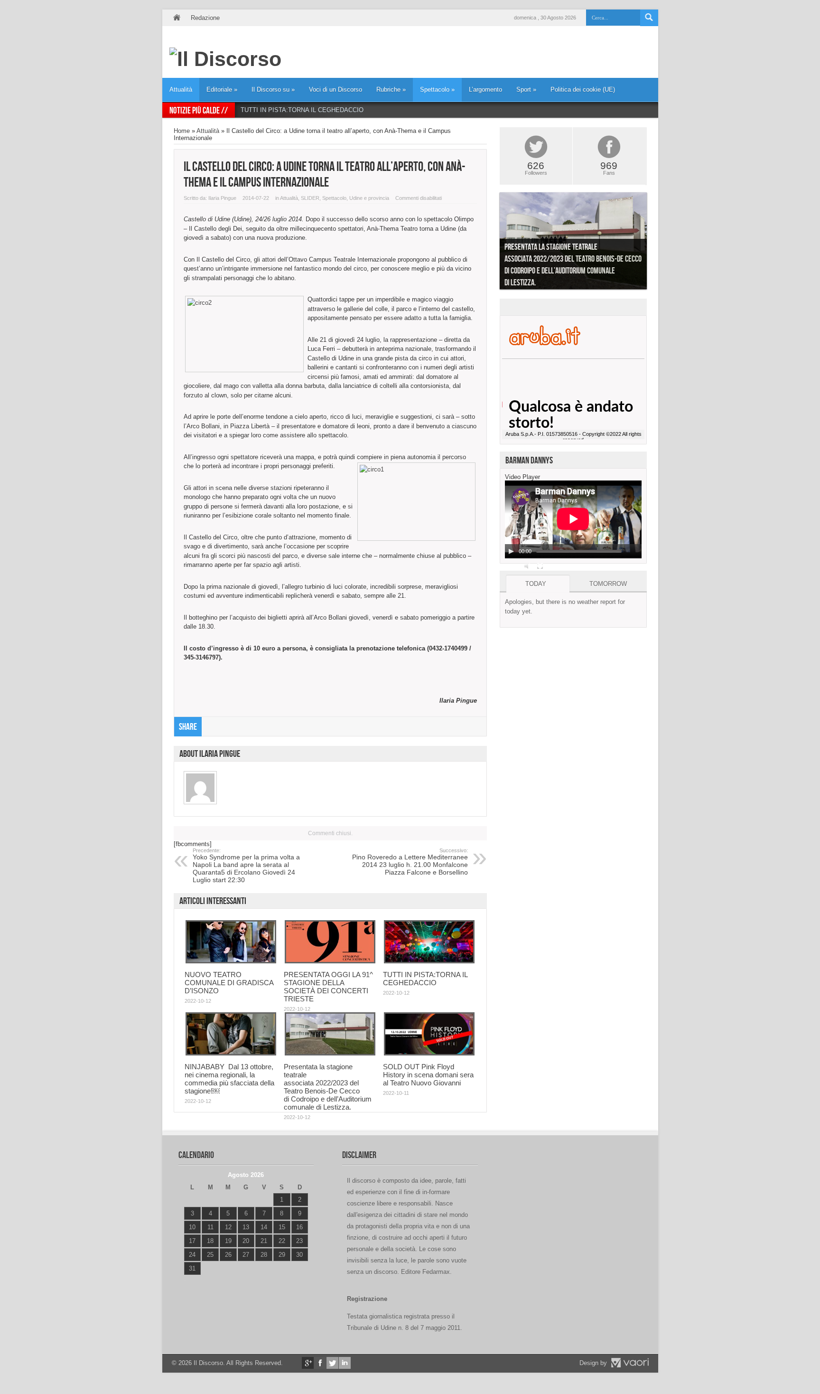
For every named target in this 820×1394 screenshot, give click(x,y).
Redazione (205, 17)
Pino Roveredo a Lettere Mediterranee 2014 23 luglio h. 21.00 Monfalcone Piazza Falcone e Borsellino (410, 862)
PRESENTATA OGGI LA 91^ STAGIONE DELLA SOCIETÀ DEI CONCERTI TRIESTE (328, 986)
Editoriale (221, 89)
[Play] (511, 551)
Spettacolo (437, 89)
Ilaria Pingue (222, 198)
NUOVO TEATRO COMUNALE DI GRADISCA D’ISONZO (229, 982)
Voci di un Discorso (335, 89)
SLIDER (310, 198)
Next (654, 243)
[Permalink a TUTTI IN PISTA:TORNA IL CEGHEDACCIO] (429, 961)
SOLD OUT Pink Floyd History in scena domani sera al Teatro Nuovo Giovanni (428, 1075)
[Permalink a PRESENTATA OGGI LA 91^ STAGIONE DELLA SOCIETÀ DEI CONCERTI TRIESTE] (330, 961)
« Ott (190, 1280)
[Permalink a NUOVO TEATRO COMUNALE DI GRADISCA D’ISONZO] (231, 961)
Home (176, 17)
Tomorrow (608, 583)
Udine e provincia (369, 198)
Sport (526, 89)
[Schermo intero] (540, 566)
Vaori (630, 1362)
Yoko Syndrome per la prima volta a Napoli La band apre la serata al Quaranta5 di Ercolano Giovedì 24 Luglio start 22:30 (246, 866)
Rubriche (391, 89)
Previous (492, 243)
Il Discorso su (273, 89)
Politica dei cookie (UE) (582, 89)
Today (535, 583)
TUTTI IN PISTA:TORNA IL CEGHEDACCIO (302, 109)
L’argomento (485, 89)
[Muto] (527, 566)
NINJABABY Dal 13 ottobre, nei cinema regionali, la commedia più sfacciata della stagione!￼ (229, 1079)
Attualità (180, 89)
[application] (573, 519)
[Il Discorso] (225, 58)
